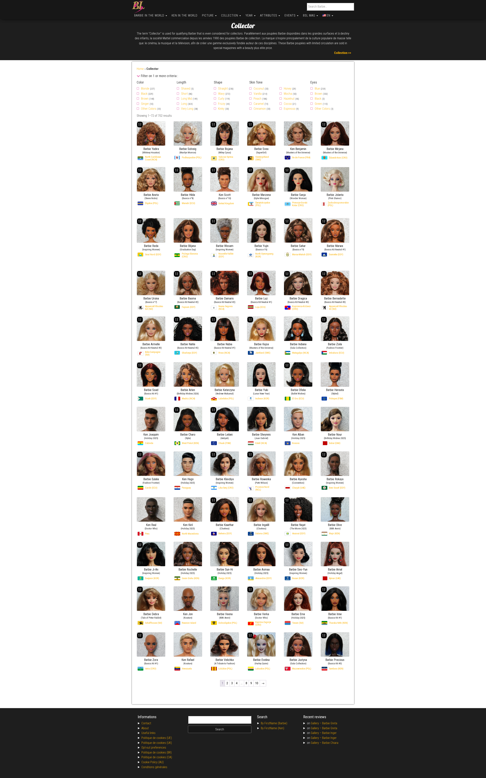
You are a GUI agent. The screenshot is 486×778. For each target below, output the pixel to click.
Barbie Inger (329, 733)
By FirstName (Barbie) (274, 723)
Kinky (221, 108)
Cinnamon (260, 108)
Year (249, 15)
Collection (230, 15)
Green (318, 104)
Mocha (288, 93)
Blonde (145, 88)
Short (184, 93)
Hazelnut (289, 98)
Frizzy (221, 104)
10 (256, 683)
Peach (257, 98)
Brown (144, 98)
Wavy (221, 93)
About (145, 728)
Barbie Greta (329, 723)
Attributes (269, 15)
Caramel (259, 104)
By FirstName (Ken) (272, 728)
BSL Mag (309, 15)
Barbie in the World (149, 15)
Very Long (187, 108)
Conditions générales (154, 767)
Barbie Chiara (330, 743)
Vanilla (258, 93)
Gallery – (316, 723)
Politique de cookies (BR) (156, 752)
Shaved (185, 88)
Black (144, 93)
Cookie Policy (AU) (152, 762)
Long (184, 104)
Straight (223, 88)
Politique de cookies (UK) (156, 743)
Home (140, 69)
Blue (317, 88)
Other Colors (148, 108)
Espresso (289, 108)
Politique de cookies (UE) (156, 738)
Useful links (148, 733)
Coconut (259, 88)
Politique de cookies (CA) (156, 757)
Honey (287, 88)
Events (291, 15)
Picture (208, 15)
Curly (221, 98)
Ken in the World (184, 15)
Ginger (145, 104)
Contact (146, 723)
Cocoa (288, 104)
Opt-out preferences (153, 747)
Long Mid (186, 98)
